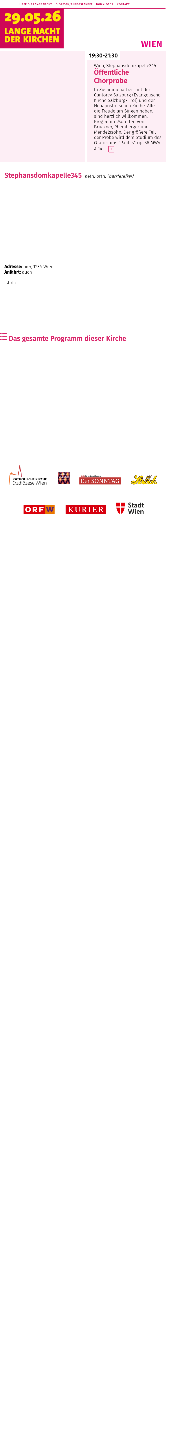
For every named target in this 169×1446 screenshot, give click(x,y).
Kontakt (123, 4)
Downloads (104, 4)
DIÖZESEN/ (74, 4)
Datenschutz (110, 1440)
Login (123, 1440)
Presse (66, 1440)
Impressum (92, 1440)
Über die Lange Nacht (36, 4)
